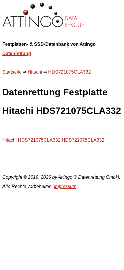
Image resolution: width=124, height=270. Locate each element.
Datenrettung (16, 53)
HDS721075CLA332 (69, 72)
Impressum (65, 186)
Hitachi (35, 72)
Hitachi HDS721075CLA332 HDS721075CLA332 (53, 140)
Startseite (12, 72)
